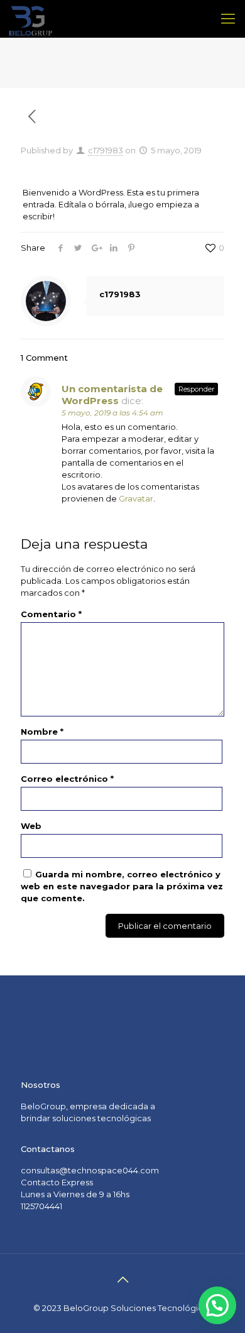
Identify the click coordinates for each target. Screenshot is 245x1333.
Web (31, 826)
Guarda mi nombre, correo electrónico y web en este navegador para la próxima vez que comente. (122, 886)
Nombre (42, 732)
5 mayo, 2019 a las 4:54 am (112, 412)
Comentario (51, 614)
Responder (196, 389)
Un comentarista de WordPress (112, 395)
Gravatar (136, 498)
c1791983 (105, 150)
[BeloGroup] (30, 19)
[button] (217, 1305)
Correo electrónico (67, 779)
